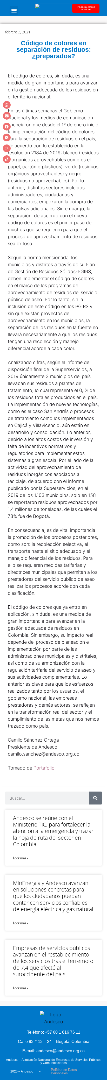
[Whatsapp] (7, 105)
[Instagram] (7, 148)
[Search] (95, 798)
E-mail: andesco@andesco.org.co (53, 1051)
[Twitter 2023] (7, 137)
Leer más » (20, 858)
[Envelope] (7, 116)
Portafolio (45, 768)
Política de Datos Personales (64, 1071)
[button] (14, 10)
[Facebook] (7, 127)
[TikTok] (7, 159)
